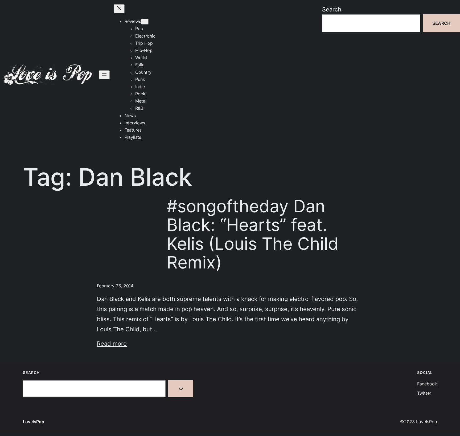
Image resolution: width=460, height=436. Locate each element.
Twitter (424, 393)
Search (331, 9)
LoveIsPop (33, 421)
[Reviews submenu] (145, 22)
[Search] (180, 388)
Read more (112, 343)
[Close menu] (119, 8)
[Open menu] (104, 74)
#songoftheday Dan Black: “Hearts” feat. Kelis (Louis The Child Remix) (253, 234)
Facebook (427, 383)
